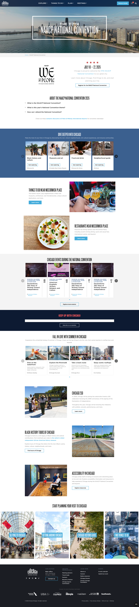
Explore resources (80, 488)
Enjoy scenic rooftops (102, 363)
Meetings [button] (81, 3)
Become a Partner (67, 579)
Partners (64, 577)
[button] (69, 102)
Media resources (85, 576)
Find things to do (122, 535)
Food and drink (78, 158)
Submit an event (103, 574)
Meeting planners (67, 572)
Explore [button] (42, 3)
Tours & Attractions (33, 281)
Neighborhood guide (102, 158)
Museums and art (56, 158)
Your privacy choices (95, 600)
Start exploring (32, 165)
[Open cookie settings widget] (136, 604)
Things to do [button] (57, 3)
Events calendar (103, 571)
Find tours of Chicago (34, 450)
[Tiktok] (38, 578)
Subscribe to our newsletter (69, 325)
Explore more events (69, 304)
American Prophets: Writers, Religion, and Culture (54, 286)
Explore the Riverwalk (58, 363)
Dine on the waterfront (31, 364)
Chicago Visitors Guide (87, 535)
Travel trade (65, 575)
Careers (82, 574)
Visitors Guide (122, 3)
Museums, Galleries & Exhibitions (33, 280)
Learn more (35, 202)
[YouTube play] (35, 578)
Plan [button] (70, 3)
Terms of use (105, 600)
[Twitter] (29, 578)
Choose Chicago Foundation (85, 581)
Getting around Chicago (52, 535)
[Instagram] (32, 578)
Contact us (51, 579)
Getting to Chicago (17, 535)
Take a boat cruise (79, 363)
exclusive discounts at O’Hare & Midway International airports (66, 118)
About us (83, 571)
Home (26, 55)
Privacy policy (85, 600)
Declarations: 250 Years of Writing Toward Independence (33, 286)
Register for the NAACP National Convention (92, 85)
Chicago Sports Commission (66, 582)
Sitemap (112, 600)
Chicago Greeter (85, 578)
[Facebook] (26, 578)
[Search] (136, 3)
